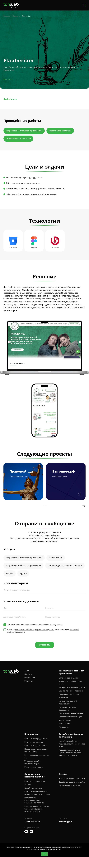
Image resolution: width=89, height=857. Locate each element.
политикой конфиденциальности (49, 849)
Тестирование (65, 720)
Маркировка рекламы (33, 767)
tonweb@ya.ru (66, 821)
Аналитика (63, 698)
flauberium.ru (10, 99)
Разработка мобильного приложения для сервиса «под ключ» (72, 744)
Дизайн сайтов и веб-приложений (68, 702)
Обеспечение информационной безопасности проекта (34, 800)
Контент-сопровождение (35, 781)
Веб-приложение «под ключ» (71, 691)
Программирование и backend (72, 713)
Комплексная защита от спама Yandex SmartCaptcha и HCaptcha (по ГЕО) (37, 809)
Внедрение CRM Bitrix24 (69, 694)
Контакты (28, 681)
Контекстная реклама (33, 742)
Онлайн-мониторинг (33, 788)
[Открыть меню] (84, 5)
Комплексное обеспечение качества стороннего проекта (37, 792)
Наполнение (64, 724)
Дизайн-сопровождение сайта (72, 782)
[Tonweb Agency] (11, 7)
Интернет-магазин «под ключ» (72, 687)
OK (44, 854)
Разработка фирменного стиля (72, 778)
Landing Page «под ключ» (69, 678)
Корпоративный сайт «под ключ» (70, 682)
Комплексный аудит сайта (35, 745)
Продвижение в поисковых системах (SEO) (35, 750)
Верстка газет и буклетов (69, 785)
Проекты (28, 674)
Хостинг (27, 784)
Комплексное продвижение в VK (36, 756)
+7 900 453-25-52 (36, 535)
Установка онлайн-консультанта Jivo (32, 762)
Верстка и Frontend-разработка (67, 708)
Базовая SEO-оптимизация (70, 717)
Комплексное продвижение (36, 738)
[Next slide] (84, 505)
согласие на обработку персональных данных (34, 629)
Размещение (64, 727)
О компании (29, 677)
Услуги (27, 671)
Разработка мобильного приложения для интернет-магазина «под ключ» (70, 752)
